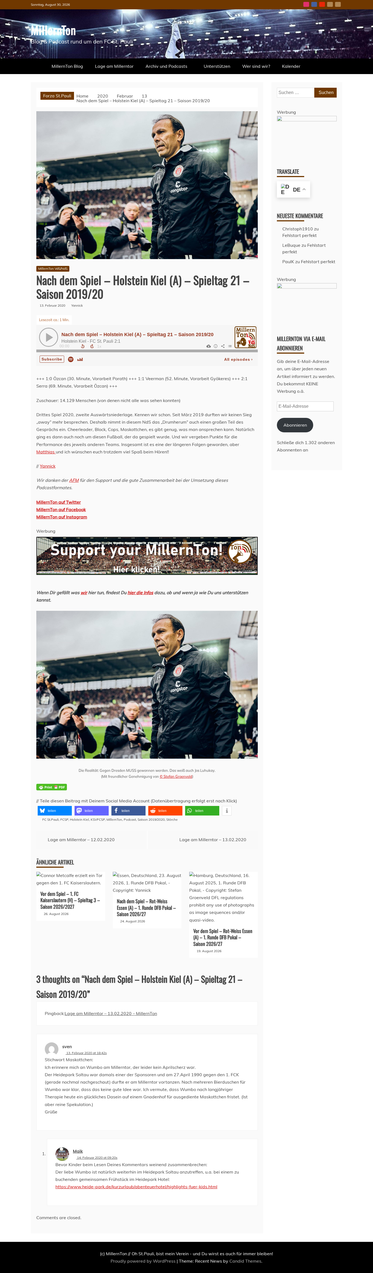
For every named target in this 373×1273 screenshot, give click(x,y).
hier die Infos (140, 592)
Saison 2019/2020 (151, 819)
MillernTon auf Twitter (58, 502)
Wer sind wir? (256, 66)
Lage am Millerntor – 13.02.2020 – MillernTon (111, 1013)
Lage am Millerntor (114, 66)
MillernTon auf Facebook (61, 509)
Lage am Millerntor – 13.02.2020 (212, 839)
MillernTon (53, 29)
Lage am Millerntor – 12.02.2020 (81, 839)
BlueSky (330, 4)
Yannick (47, 466)
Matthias (46, 451)
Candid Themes (245, 1261)
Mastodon (338, 4)
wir (84, 592)
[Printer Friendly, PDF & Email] (51, 790)
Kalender (291, 66)
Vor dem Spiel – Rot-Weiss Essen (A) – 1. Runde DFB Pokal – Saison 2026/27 (222, 937)
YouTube (322, 4)
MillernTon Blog (67, 66)
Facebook (314, 4)
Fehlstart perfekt (299, 235)
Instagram (306, 4)
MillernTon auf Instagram (61, 517)
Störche (172, 819)
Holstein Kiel (79, 819)
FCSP (64, 819)
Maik (78, 1151)
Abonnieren (295, 425)
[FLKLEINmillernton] (307, 119)
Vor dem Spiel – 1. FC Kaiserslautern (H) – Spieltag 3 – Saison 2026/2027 (70, 900)
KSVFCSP (98, 819)
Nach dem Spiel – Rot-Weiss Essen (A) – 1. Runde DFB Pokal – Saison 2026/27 (146, 907)
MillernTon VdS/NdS (52, 268)
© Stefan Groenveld (176, 776)
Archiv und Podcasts (166, 66)
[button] (55, 811)
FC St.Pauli (50, 819)
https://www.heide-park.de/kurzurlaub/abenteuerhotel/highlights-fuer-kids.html (136, 1186)
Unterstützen (217, 66)
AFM (74, 480)
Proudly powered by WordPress (144, 1261)
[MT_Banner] (147, 585)
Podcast (130, 819)
